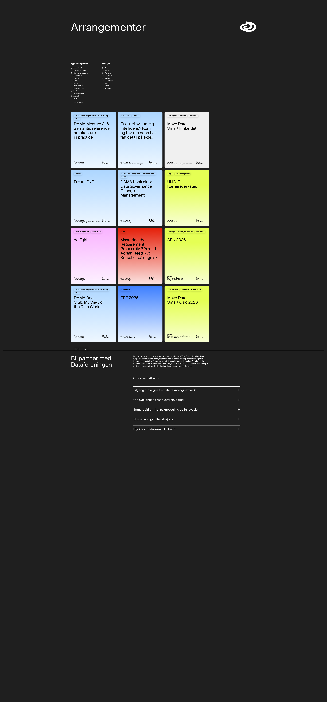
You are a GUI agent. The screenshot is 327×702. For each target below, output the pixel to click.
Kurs (75, 81)
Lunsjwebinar (78, 86)
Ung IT (170, 174)
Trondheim (108, 73)
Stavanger (108, 75)
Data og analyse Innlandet (177, 116)
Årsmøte (76, 96)
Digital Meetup (78, 93)
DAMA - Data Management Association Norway (91, 116)
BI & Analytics (173, 290)
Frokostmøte (78, 68)
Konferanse (77, 75)
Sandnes (108, 88)
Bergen (107, 70)
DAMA (75, 98)
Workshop (77, 91)
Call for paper (78, 102)
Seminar (76, 78)
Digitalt (107, 78)
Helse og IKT (125, 116)
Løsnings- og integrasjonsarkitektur (180, 232)
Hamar (107, 83)
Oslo (106, 68)
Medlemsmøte (78, 88)
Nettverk (76, 83)
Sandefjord (109, 81)
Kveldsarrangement (80, 70)
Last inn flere (80, 349)
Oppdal (107, 86)
